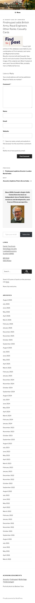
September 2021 (8, 535)
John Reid (21, 19)
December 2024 (8, 380)
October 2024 (8, 388)
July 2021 (6, 543)
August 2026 (7, 300)
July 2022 (6, 495)
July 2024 (6, 400)
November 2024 (8, 384)
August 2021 (7, 539)
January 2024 (7, 423)
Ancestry (6, 579)
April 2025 (6, 364)
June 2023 (6, 451)
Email (5, 121)
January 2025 (7, 376)
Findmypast (14, 579)
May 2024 (6, 408)
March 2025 (7, 368)
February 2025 (8, 372)
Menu (18, 12)
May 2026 (6, 312)
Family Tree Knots (9, 246)
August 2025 (7, 348)
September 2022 (9, 487)
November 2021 (8, 527)
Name (5, 111)
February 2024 (8, 419)
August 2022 (7, 491)
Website (6, 131)
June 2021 (6, 547)
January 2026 (7, 328)
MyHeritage (22, 579)
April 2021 (6, 555)
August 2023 (7, 443)
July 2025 (6, 352)
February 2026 (8, 324)
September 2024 (9, 392)
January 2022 (7, 519)
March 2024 (7, 416)
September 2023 (9, 439)
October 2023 (8, 435)
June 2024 (6, 404)
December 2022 (8, 475)
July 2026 (6, 304)
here (7, 282)
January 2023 (7, 471)
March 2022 (7, 511)
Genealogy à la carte (10, 249)
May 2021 (6, 551)
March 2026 (7, 320)
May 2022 (6, 503)
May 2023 (6, 455)
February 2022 (8, 515)
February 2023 (8, 467)
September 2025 (9, 344)
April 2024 (6, 412)
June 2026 (6, 308)
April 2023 (6, 459)
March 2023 (7, 463)
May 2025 (6, 360)
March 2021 (7, 559)
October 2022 (7, 483)
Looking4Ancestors (10, 251)
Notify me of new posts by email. (14, 151)
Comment (7, 84)
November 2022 (8, 479)
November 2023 (8, 431)
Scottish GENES (8, 254)
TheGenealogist (8, 582)
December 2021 (8, 523)
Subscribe (26, 234)
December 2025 (8, 332)
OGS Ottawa (7, 261)
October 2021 (7, 531)
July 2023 (6, 447)
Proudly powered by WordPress (12, 598)
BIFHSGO (6, 258)
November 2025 (8, 336)
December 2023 (8, 427)
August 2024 (7, 396)
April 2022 (6, 507)
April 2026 (6, 316)
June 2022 (6, 499)
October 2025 (8, 340)
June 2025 (6, 356)
